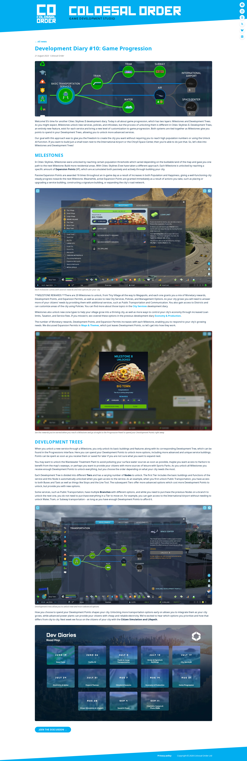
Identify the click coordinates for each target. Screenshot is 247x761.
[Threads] (242, 17)
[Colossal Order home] (46, 13)
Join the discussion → (53, 730)
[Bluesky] (242, 30)
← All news (41, 42)
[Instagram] (242, 11)
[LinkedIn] (242, 36)
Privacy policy (164, 756)
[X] (242, 24)
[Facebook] (242, 4)
